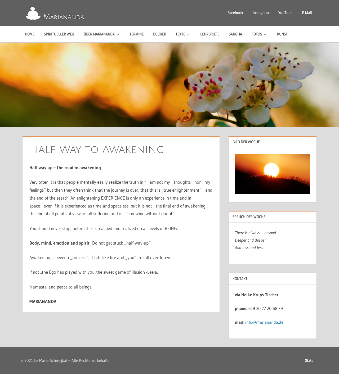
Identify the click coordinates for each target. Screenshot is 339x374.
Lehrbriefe (209, 34)
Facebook (235, 12)
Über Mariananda (99, 34)
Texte (180, 34)
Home (29, 34)
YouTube (285, 12)
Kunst (282, 34)
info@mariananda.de (264, 322)
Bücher (159, 34)
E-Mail (307, 12)
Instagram (261, 12)
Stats (309, 360)
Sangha (235, 34)
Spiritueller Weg (59, 34)
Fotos (257, 34)
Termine (137, 34)
